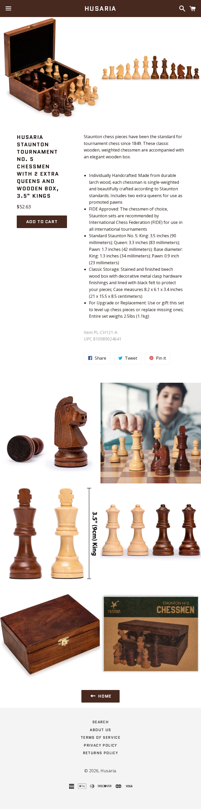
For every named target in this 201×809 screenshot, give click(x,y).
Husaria (100, 8)
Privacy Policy (100, 745)
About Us (100, 729)
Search (100, 722)
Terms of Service (100, 737)
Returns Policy (100, 753)
